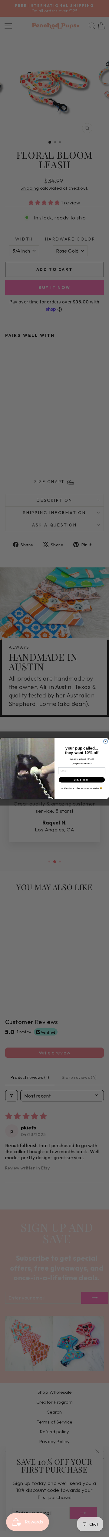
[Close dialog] (106, 741)
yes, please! (82, 779)
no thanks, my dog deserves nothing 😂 (82, 788)
